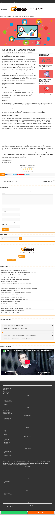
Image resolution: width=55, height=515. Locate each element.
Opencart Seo (6, 387)
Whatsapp (14, 512)
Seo (1, 16)
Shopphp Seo (6, 393)
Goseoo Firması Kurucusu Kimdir (10, 332)
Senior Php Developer (7, 410)
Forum (27, 478)
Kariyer (27, 407)
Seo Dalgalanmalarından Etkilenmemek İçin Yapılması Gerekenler (15, 288)
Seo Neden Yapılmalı (5, 281)
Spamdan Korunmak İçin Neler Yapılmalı (45, 94)
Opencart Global (7, 451)
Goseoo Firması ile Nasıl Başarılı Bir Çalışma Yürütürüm (15, 328)
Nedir (5, 430)
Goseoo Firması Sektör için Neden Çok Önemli (13, 325)
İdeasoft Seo (6, 392)
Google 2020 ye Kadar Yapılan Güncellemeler (11, 299)
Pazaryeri (6, 443)
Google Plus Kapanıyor (6, 294)
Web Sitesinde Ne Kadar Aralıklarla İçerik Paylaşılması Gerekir (45, 80)
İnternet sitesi (5, 217)
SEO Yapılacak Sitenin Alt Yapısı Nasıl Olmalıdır (11, 279)
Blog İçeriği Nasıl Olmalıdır (7, 301)
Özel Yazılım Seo (8, 419)
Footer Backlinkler (7, 400)
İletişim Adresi (7, 493)
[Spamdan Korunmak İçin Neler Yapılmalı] (46, 89)
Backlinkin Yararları (5, 303)
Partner (5, 434)
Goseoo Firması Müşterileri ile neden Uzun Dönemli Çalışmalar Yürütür (18, 338)
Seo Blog (9, 16)
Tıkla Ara (41, 512)
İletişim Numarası (8, 494)
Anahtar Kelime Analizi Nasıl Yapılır (9, 310)
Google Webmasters (7, 401)
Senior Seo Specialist (7, 413)
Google (4, 16)
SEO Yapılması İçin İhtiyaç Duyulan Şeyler (10, 277)
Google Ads (6, 439)
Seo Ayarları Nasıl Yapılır (6, 290)
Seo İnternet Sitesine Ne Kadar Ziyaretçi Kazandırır (12, 283)
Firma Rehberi (27, 448)
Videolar (6, 431)
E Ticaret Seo (27, 384)
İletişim (27, 490)
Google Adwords (6, 399)
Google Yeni (27, 395)
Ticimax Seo (5, 391)
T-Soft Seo (5, 389)
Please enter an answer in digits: (9, 222)
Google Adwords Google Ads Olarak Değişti (45, 66)
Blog (5, 433)
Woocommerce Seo (7, 388)
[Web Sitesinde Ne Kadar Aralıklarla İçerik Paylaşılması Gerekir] (46, 74)
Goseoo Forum (7, 481)
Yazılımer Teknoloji (8, 452)
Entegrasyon (7, 442)
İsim (3, 206)
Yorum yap (21, 52)
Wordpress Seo (7, 418)
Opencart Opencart (8, 454)
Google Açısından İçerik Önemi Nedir (9, 297)
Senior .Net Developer (7, 412)
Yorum (3, 193)
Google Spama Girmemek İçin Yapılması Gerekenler (12, 292)
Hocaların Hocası (7, 455)
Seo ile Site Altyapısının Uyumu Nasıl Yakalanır (10, 181)
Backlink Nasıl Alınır (5, 306)
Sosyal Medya (7, 440)
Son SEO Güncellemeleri (8, 403)
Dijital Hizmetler (27, 436)
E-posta (4, 211)
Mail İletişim (11, 260)
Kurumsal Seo (27, 415)
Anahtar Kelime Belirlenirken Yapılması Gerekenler (12, 308)
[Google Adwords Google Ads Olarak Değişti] (46, 60)
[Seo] (27, 8)
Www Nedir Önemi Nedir (6, 312)
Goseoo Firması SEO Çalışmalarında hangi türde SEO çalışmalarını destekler (19, 335)
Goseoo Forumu (7, 482)
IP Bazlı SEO (6, 404)
